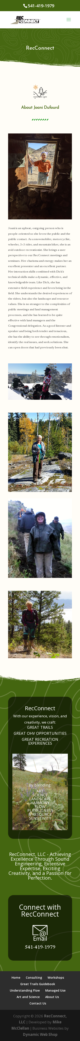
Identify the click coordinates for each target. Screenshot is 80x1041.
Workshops (56, 977)
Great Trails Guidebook (37, 984)
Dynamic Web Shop (40, 1034)
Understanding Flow (25, 990)
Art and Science (28, 997)
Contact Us (37, 1003)
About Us (52, 997)
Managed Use (55, 990)
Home (16, 977)
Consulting (34, 977)
